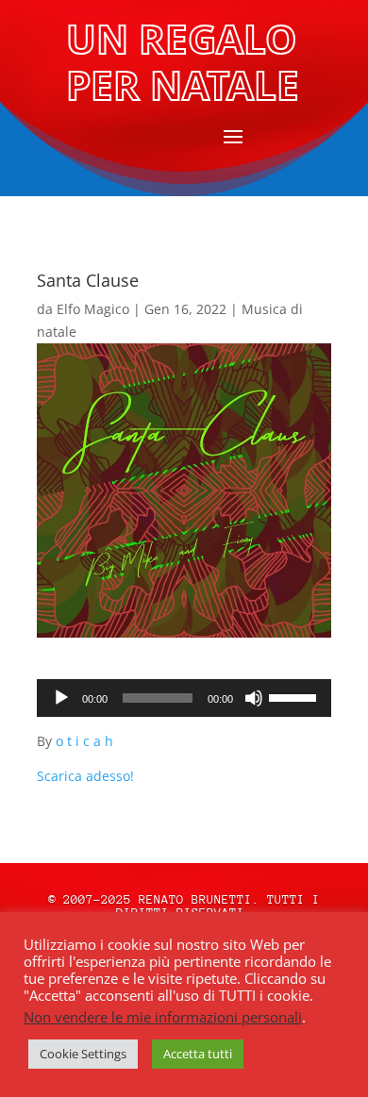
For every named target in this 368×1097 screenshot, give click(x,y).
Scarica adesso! (85, 776)
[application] (184, 698)
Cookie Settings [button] (83, 1053)
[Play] (61, 698)
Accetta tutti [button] (197, 1053)
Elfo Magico (93, 309)
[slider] (295, 696)
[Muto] (253, 698)
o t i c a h (84, 741)
